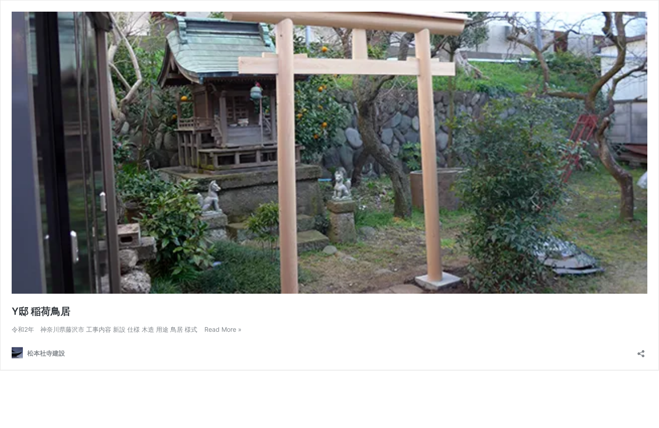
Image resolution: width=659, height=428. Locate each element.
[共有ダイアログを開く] (641, 351)
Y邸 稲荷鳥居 (41, 311)
